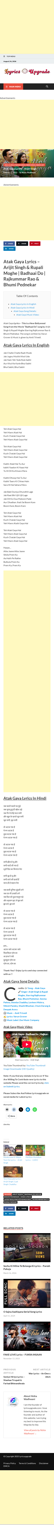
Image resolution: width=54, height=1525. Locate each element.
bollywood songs (18, 165)
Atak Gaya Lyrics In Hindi (22, 307)
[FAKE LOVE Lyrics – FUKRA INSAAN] (27, 1337)
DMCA (6, 1466)
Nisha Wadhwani (29, 172)
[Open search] (47, 86)
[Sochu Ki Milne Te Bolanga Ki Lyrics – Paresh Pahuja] (27, 1248)
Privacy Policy (9, 1463)
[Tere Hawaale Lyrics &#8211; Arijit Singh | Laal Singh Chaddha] (13, 1171)
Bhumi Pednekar (11, 1197)
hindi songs (30, 165)
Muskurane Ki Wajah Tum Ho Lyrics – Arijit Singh (12, 1160)
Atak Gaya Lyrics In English (23, 304)
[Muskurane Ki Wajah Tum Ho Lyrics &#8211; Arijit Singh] (13, 1150)
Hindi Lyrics (26, 1197)
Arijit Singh (17, 1194)
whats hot (40, 165)
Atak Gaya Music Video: (27, 314)
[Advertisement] (27, 27)
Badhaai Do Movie (33, 1194)
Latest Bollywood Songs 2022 (17, 1199)
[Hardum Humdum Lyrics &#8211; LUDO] (35, 1150)
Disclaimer (43, 1463)
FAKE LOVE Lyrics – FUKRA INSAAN (22, 1354)
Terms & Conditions (27, 1463)
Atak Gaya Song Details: (25, 311)
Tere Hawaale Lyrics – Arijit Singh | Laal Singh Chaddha (12, 1181)
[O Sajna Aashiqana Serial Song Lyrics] (27, 1294)
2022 (6, 165)
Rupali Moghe (10, 1202)
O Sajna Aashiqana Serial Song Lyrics (22, 1311)
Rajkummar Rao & (41, 1199)
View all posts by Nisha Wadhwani (35, 1432)
